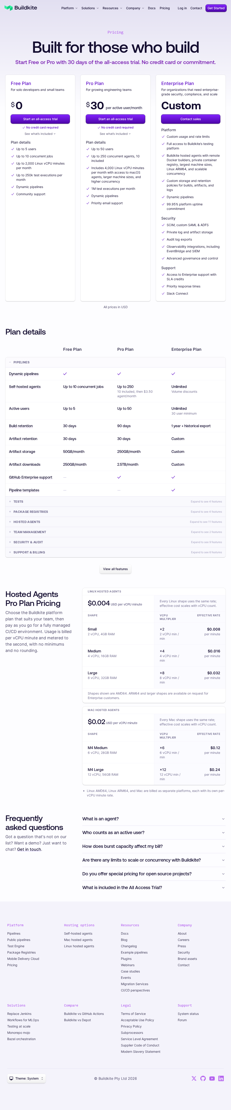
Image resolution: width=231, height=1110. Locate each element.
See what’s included (39, 133)
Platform (67, 8)
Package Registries (21, 952)
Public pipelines (18, 940)
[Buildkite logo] (21, 8)
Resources (110, 8)
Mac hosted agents (78, 940)
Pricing (165, 8)
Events (126, 977)
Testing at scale (18, 1026)
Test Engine (15, 946)
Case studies (130, 971)
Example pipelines (134, 952)
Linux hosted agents (79, 946)
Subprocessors (132, 1032)
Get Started (216, 8)
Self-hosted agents (78, 933)
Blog (124, 940)
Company (133, 8)
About (182, 933)
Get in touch (29, 849)
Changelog (129, 946)
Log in (182, 8)
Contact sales (190, 119)
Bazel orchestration (21, 1039)
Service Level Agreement (139, 1039)
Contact (196, 8)
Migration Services (134, 984)
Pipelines (13, 933)
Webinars (127, 965)
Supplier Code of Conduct (140, 1045)
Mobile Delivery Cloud (23, 959)
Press (182, 946)
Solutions (88, 8)
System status (188, 1014)
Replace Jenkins (19, 1014)
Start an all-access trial (40, 119)
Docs (152, 8)
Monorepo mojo (18, 1032)
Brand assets (187, 959)
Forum (182, 1020)
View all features (115, 569)
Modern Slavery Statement (140, 1051)
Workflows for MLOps (23, 1020)
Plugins (126, 959)
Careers (183, 940)
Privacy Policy (131, 1026)
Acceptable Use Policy (137, 1020)
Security (184, 952)
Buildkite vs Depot (77, 1020)
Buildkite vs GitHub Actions (84, 1014)
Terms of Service (133, 1014)
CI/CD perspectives (135, 990)
